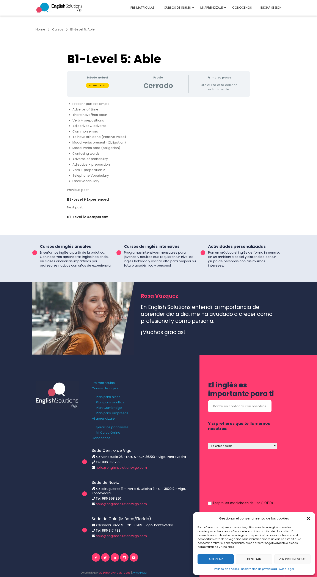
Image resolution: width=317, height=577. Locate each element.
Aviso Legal (286, 569)
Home (40, 29)
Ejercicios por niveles (112, 427)
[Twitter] (105, 557)
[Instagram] (124, 557)
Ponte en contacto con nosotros (239, 406)
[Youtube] (134, 557)
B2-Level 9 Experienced (88, 199)
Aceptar (216, 559)
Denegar (254, 559)
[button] (308, 518)
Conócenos (242, 7)
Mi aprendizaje (211, 7)
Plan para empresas (112, 413)
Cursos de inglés (177, 7)
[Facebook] (96, 557)
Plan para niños (108, 397)
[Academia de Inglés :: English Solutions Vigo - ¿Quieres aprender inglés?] (59, 7)
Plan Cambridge (109, 408)
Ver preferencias (292, 559)
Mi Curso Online (108, 432)
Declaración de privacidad (259, 569)
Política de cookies (226, 569)
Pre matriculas (142, 7)
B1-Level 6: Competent (87, 216)
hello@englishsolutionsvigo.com (121, 467)
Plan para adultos (110, 402)
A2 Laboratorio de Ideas (114, 572)
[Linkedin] (115, 557)
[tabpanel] (158, 142)
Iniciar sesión (271, 7)
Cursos (57, 29)
